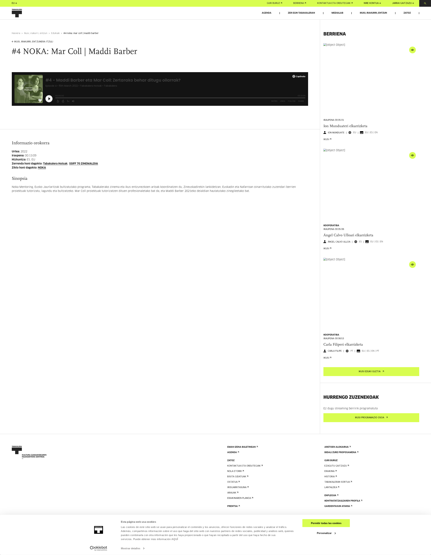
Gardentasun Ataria (337, 506)
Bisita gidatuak (236, 477)
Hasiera (16, 33)
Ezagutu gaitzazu (335, 466)
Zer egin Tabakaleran (301, 13)
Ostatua (232, 482)
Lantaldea (330, 487)
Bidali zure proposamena (340, 452)
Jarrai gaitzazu (402, 3)
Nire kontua (371, 3)
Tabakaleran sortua (337, 482)
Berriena (298, 3)
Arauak (231, 493)
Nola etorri (234, 471)
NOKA (42, 167)
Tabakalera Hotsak (55, 163)
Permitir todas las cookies (326, 523)
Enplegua (330, 495)
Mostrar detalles (130, 548)
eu (13, 3)
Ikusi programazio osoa (369, 418)
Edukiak (55, 33)
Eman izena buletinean (241, 447)
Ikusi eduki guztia (369, 372)
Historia (329, 477)
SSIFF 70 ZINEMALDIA (83, 163)
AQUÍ (174, 539)
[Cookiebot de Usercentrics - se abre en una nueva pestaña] (98, 548)
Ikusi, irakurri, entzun (373, 13)
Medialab (337, 13)
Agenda (266, 13)
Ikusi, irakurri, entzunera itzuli (33, 42)
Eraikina (329, 471)
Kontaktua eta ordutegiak (334, 3)
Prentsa (232, 506)
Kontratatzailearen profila (342, 501)
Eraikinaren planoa (239, 498)
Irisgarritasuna (236, 487)
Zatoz (407, 13)
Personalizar (324, 532)
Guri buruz (273, 3)
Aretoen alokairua (336, 447)
